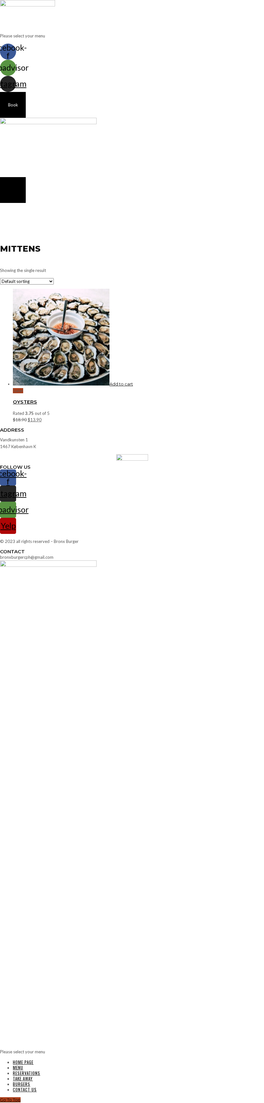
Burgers (21, 1084)
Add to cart (121, 383)
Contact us (25, 1089)
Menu (18, 1067)
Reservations (26, 1073)
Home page (23, 1062)
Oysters (25, 402)
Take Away (23, 1078)
